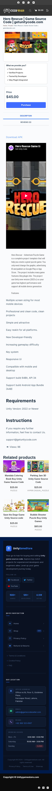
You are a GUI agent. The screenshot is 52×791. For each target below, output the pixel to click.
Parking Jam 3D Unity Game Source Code (38, 478)
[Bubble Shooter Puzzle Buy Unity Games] (38, 505)
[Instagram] (23, 2)
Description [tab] (26, 116)
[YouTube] (33, 2)
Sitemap (39, 766)
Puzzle (10, 25)
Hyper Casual (34, 490)
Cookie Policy (15, 661)
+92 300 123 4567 (23, 723)
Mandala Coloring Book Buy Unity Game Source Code (14, 478)
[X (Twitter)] (43, 788)
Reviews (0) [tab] (26, 122)
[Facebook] (18, 2)
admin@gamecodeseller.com (28, 712)
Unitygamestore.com (32, 760)
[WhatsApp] (28, 2)
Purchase (26, 105)
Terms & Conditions (17, 656)
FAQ (10, 665)
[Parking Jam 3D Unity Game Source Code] (38, 466)
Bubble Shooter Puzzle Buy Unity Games (38, 517)
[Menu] (47, 10)
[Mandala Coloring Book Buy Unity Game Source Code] (14, 466)
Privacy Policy (14, 766)
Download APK (14, 137)
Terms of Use (28, 766)
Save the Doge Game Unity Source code (13, 516)
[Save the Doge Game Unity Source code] (14, 505)
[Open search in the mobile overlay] (30, 10)
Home (5, 25)
